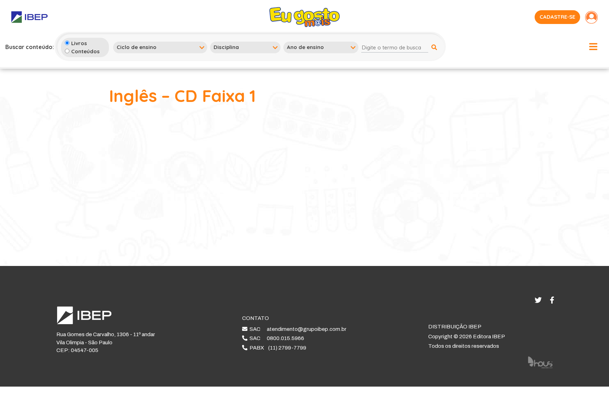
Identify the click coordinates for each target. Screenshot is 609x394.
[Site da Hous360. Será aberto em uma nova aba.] (540, 362)
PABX (276, 348)
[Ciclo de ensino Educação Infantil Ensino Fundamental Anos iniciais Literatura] (160, 47)
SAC (296, 329)
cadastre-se (557, 16)
